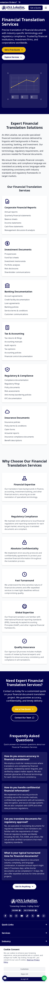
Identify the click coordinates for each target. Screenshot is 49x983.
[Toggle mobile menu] (45, 7)
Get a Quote (35, 8)
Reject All (24, 974)
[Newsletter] (4, 978)
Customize (24, 969)
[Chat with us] (44, 978)
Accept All (24, 979)
